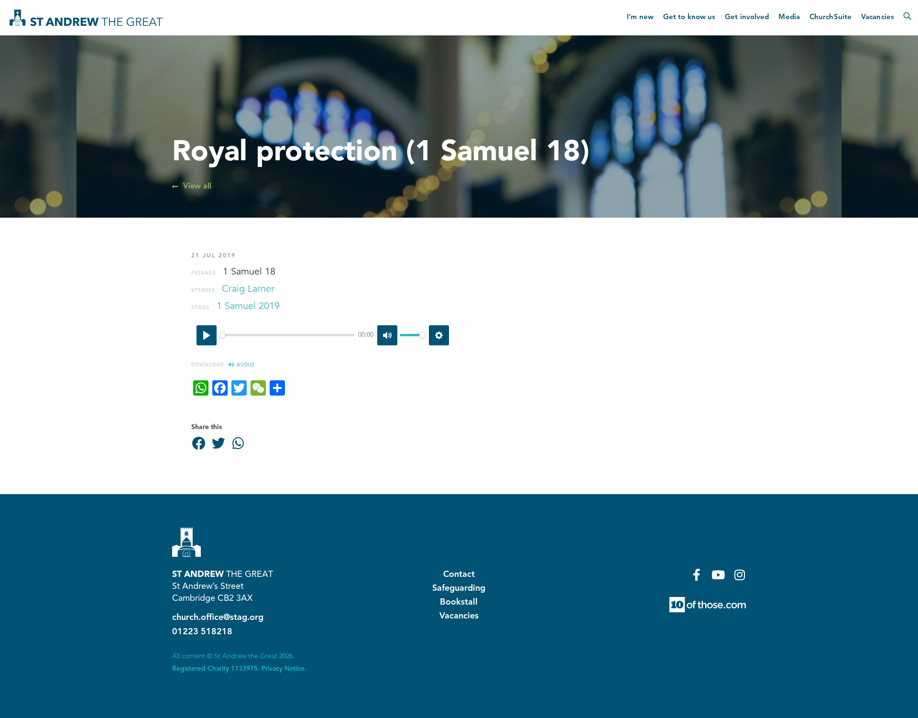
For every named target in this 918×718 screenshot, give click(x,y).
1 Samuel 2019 (248, 306)
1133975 (244, 668)
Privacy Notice (283, 668)
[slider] (287, 335)
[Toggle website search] (907, 17)
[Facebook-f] (697, 575)
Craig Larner (248, 289)
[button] (199, 444)
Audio (245, 365)
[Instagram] (740, 575)
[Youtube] (718, 575)
